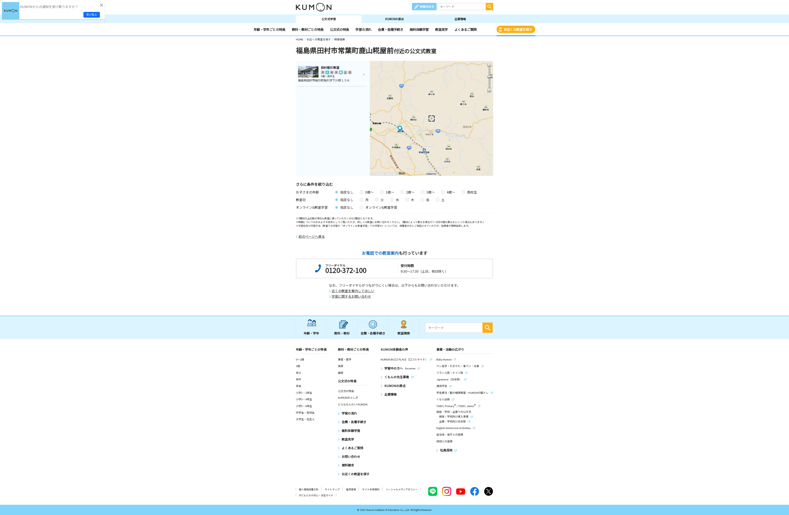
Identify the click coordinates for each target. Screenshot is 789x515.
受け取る (91, 14)
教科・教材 (342, 333)
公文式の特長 (339, 29)
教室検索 (404, 333)
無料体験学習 (419, 29)
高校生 (472, 192)
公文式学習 (329, 19)
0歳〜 (369, 192)
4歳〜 (451, 192)
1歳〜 (390, 192)
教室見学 (441, 29)
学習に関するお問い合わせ (351, 296)
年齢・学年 (311, 333)
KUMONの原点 (394, 19)
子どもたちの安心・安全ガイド (316, 495)
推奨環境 (351, 489)
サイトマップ (332, 489)
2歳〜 (410, 192)
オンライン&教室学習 (381, 207)
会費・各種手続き (390, 29)
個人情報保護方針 (308, 489)
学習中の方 (427, 7)
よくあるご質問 (465, 29)
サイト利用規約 (371, 489)
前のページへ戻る (312, 236)
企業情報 (460, 19)
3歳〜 (430, 192)
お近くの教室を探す (518, 29)
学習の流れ (363, 29)
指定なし (346, 192)
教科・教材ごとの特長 (308, 29)
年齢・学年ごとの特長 (269, 29)
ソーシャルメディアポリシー (402, 489)
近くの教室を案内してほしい (353, 291)
